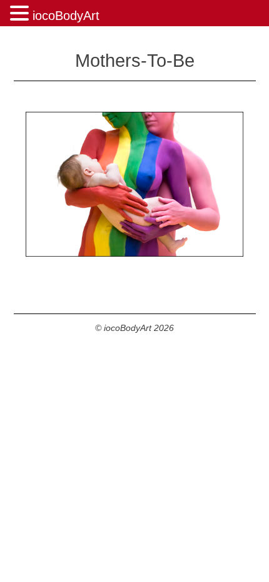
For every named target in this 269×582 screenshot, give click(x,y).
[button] (21, 14)
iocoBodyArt (66, 15)
